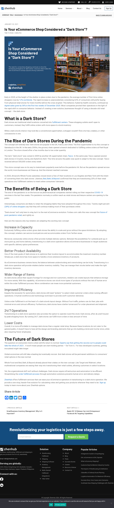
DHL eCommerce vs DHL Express (91, 457)
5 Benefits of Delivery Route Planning (92, 472)
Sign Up (108, 8)
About (79, 8)
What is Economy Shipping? (90, 461)
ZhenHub (8, 380)
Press (66, 459)
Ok (51, 505)
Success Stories (70, 462)
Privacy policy (60, 505)
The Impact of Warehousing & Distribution (94, 469)
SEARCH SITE (96, 2)
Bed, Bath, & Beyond (51, 178)
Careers (67, 464)
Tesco (70, 156)
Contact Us (97, 8)
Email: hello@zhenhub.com (8, 459)
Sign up (103, 382)
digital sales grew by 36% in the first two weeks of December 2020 (32, 105)
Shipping (45, 459)
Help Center (45, 479)
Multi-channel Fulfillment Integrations (46, 473)
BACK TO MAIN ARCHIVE (104, 15)
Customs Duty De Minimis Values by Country (95, 465)
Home (60, 8)
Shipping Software (48, 462)
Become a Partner (70, 467)
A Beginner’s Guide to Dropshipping (92, 454)
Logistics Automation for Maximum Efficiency (95, 476)
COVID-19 (98, 192)
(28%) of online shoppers (14, 206)
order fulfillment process (29, 374)
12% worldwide (25, 100)
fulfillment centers (60, 122)
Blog (88, 8)
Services (69, 8)
